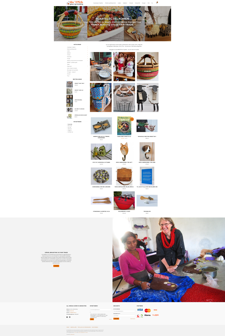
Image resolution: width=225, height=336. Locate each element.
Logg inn (70, 130)
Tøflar (68, 64)
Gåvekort (70, 128)
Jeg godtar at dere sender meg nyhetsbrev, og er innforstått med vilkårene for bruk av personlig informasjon (99, 316)
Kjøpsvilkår (73, 327)
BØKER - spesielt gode (72, 62)
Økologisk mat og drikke (72, 70)
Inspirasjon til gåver (71, 47)
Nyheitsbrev (95, 327)
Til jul (68, 75)
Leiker (68, 51)
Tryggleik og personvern (84, 327)
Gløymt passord (132, 318)
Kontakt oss (70, 132)
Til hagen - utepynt (71, 72)
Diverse (68, 73)
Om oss (69, 127)
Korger (68, 58)
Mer (149, 3)
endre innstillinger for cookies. (83, 332)
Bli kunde (70, 125)
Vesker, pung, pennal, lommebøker (75, 60)
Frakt (68, 327)
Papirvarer (69, 66)
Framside (70, 124)
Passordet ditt (116, 313)
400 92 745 (72, 310)
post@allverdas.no (73, 312)
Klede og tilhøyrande (71, 49)
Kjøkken (69, 52)
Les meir (56, 265)
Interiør (68, 54)
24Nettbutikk (72, 334)
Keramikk (69, 56)
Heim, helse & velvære (72, 68)
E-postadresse (116, 309)
